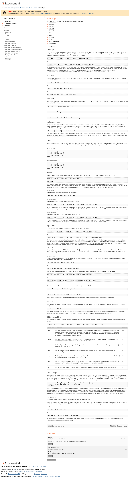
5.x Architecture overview (86, 13)
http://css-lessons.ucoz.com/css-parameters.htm (61, 453)
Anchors (51, 39)
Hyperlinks (51, 37)
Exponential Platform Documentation (42, 13)
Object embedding (54, 41)
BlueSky (57, 476)
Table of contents (9, 18)
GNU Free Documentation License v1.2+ (31, 471)
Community (44, 474)
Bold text (51, 26)
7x (2, 7)
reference (36, 7)
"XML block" (52, 21)
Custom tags (52, 43)
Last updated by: (114, 425)
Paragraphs (52, 46)
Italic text (51, 28)
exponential (16, 7)
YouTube (34, 476)
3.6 (32, 7)
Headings (51, 24)
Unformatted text (53, 31)
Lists (50, 33)
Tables (50, 35)
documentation (8, 7)
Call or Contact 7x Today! (39, 466)
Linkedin (39, 476)
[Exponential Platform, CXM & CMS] (10, 5)
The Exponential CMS (14, 474)
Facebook (52, 476)
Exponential (37, 474)
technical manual (25, 7)
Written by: (50, 425)
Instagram (45, 476)
